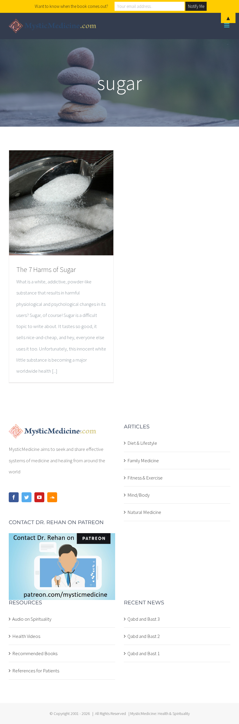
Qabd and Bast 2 (143, 636)
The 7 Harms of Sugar (46, 269)
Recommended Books (34, 653)
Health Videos (26, 636)
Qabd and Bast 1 (143, 653)
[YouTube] (39, 497)
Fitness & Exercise (145, 477)
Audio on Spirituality (31, 619)
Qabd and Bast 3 (143, 619)
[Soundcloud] (52, 497)
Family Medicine (143, 460)
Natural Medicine (144, 512)
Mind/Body (138, 495)
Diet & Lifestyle (142, 443)
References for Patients (35, 670)
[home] (52, 429)
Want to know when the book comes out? (71, 6)
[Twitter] (26, 497)
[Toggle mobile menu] (227, 25)
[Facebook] (14, 497)
